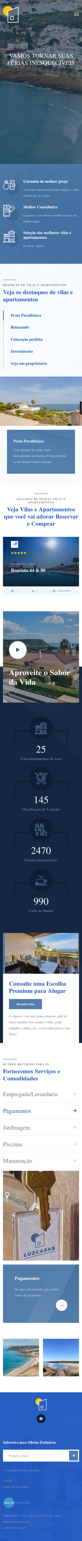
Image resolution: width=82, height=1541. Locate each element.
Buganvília (22, 569)
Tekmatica (34, 1470)
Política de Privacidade (16, 1487)
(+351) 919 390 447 (14, 1528)
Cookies (7, 1480)
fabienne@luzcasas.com (16, 1521)
